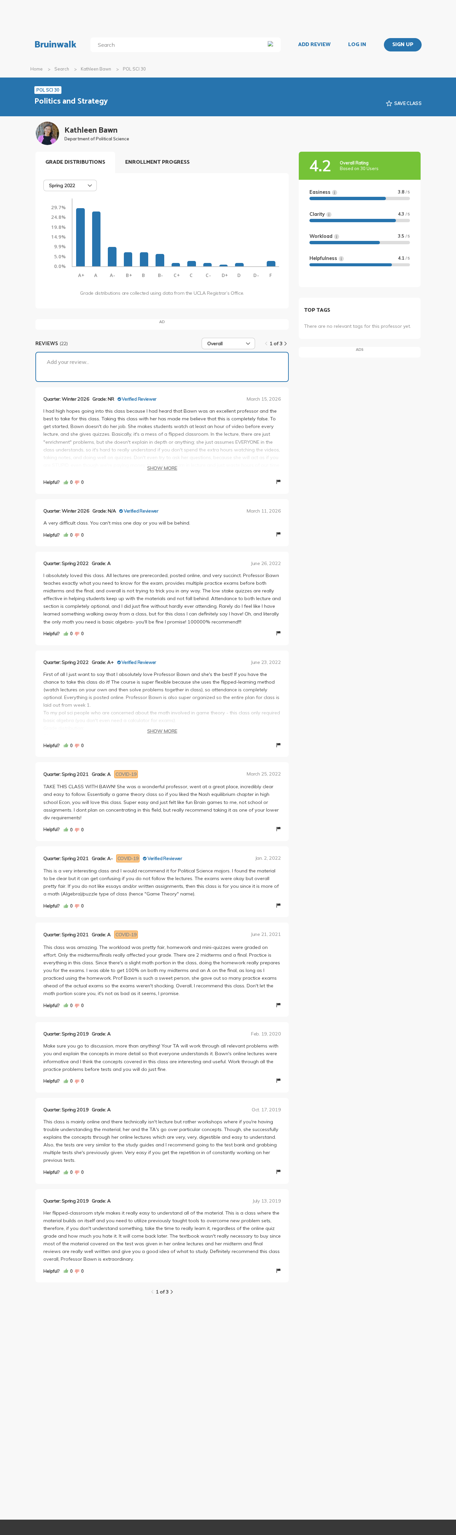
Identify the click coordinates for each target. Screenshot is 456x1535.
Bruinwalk (55, 44)
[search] (179, 44)
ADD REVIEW (314, 44)
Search (61, 69)
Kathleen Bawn (96, 69)
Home (36, 69)
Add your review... (68, 362)
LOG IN (357, 44)
